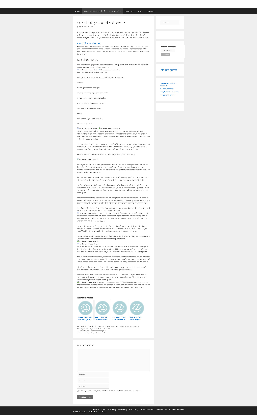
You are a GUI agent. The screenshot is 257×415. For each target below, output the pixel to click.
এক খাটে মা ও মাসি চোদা (89, 43)
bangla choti (84, 328)
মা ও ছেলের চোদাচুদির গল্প (115, 11)
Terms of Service (99, 410)
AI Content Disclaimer (176, 410)
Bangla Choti (84, 326)
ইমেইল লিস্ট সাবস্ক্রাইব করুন (168, 47)
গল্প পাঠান (140, 11)
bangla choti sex (94, 328)
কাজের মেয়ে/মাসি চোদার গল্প (167, 95)
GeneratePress (101, 412)
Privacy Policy (111, 410)
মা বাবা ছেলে (107, 328)
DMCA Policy (133, 410)
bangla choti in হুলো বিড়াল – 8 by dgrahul (92, 333)
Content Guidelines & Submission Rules (153, 410)
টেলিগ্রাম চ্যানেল (150, 11)
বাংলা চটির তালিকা (129, 11)
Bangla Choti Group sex (97, 326)
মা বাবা (101, 328)
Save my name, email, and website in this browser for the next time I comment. (111, 391)
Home (77, 11)
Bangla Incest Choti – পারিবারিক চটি (94, 11)
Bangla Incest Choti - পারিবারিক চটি (116, 326)
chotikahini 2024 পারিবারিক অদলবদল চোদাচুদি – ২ (93, 331)
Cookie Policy (122, 410)
